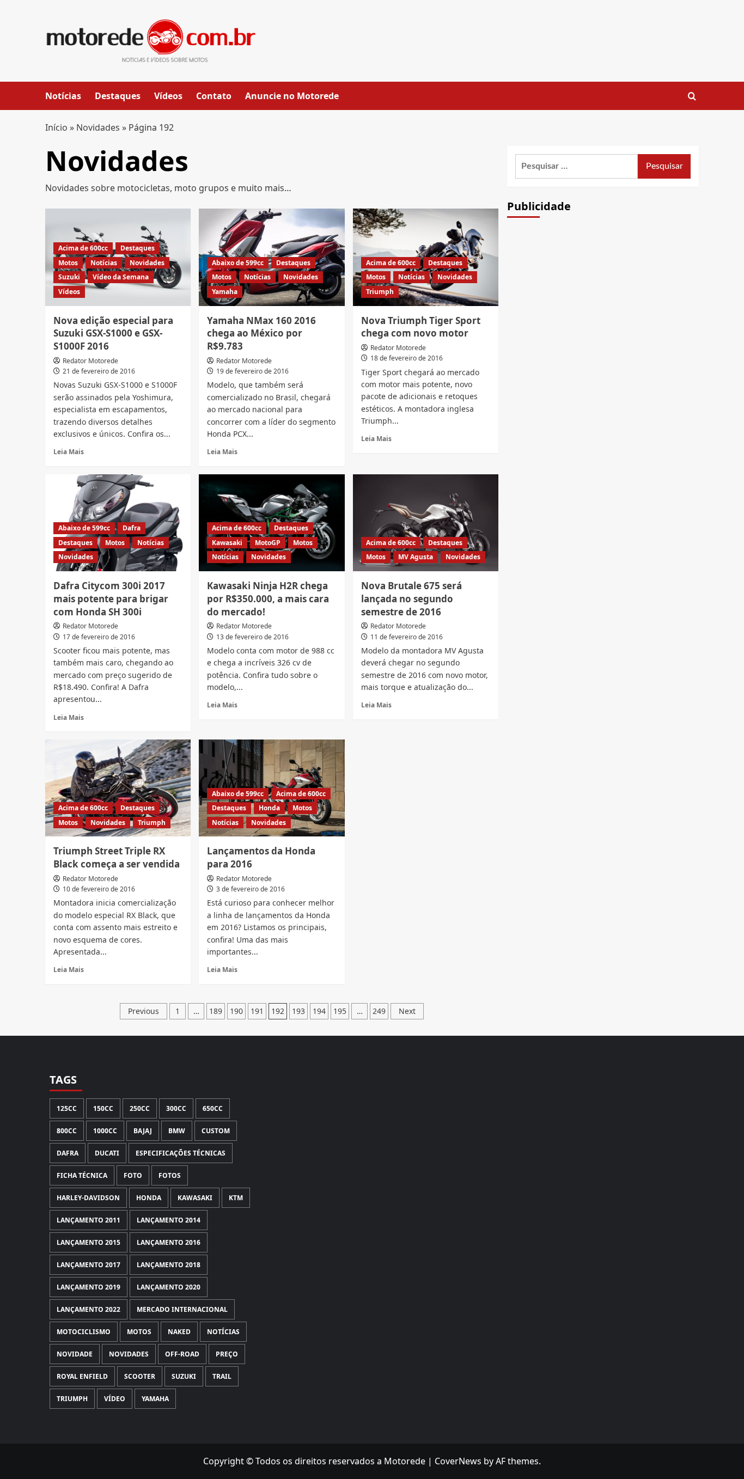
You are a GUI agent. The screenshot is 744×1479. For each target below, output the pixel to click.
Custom (216, 1130)
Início (56, 127)
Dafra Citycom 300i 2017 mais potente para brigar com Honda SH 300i (110, 598)
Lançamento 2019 (88, 1287)
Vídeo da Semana (121, 277)
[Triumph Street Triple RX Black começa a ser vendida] (118, 787)
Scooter (139, 1376)
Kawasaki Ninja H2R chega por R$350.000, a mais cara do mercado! (268, 598)
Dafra (132, 528)
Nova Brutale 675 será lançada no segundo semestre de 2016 (411, 598)
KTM (236, 1197)
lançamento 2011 (88, 1220)
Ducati (107, 1153)
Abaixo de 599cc (238, 262)
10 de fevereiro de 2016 (99, 889)
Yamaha (224, 291)
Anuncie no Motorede (292, 96)
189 (215, 1011)
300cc (176, 1108)
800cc (67, 1130)
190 (236, 1011)
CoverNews (458, 1461)
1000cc (105, 1130)
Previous (143, 1011)
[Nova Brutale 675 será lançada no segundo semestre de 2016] (425, 522)
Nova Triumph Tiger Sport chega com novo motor (420, 327)
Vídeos (168, 96)
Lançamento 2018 (168, 1264)
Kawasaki (227, 542)
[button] (692, 96)
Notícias (63, 96)
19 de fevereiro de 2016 (252, 371)
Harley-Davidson (88, 1197)
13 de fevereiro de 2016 (252, 636)
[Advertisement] (603, 416)
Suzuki (69, 277)
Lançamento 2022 (88, 1309)
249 (379, 1011)
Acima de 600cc (83, 248)
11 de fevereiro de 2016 (406, 636)
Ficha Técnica (82, 1175)
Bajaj (142, 1130)
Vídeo (114, 1398)
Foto (133, 1175)
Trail (221, 1376)
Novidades (98, 127)
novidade (75, 1354)
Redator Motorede (90, 360)
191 (257, 1011)
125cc (67, 1108)
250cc (140, 1108)
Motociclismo (84, 1331)
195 (339, 1011)
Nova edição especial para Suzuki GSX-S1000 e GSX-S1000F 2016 (113, 333)
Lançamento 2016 (168, 1242)
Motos (68, 262)
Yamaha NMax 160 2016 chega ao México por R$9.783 (261, 333)
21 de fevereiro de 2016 (99, 371)
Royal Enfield (82, 1376)
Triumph (380, 291)
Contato (213, 96)
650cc (213, 1108)
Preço (227, 1354)
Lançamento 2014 (168, 1220)
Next (407, 1011)
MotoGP (267, 542)
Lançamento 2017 (88, 1264)
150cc (103, 1108)
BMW (176, 1130)
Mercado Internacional (182, 1309)
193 (298, 1011)
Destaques (118, 96)
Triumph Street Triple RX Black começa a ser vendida (116, 857)
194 (319, 1011)
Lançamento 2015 (88, 1242)
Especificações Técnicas (180, 1153)
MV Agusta (415, 556)
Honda (269, 807)
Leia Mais (68, 451)
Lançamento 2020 (168, 1287)
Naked (179, 1331)
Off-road (182, 1354)
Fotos (169, 1175)
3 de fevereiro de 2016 (250, 889)
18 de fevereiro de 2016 (406, 358)
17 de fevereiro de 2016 (99, 636)
